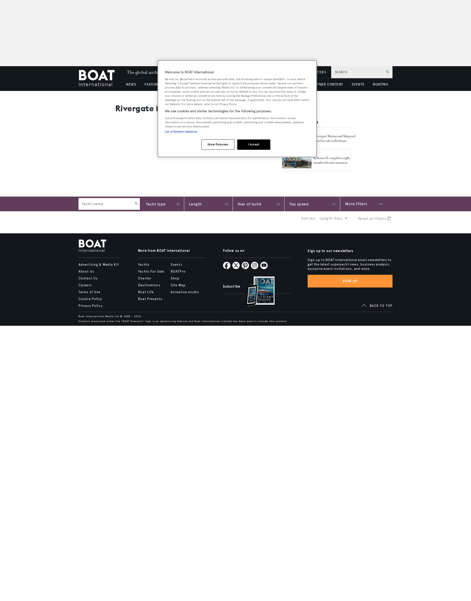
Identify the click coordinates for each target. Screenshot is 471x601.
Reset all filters (372, 218)
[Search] (136, 204)
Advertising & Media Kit (98, 265)
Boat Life (146, 292)
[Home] (100, 78)
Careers (85, 285)
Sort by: (308, 218)
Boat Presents (150, 299)
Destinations (149, 285)
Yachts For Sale (151, 272)
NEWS (131, 84)
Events (176, 265)
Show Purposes (218, 144)
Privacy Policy (90, 306)
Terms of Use (89, 292)
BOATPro (178, 272)
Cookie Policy (90, 299)
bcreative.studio (185, 292)
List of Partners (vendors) (181, 131)
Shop (175, 278)
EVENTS (358, 84)
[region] (237, 108)
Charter (144, 278)
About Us (86, 272)
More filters (356, 203)
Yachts (143, 265)
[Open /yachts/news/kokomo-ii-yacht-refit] (297, 160)
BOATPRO (380, 84)
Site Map (178, 285)
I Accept (254, 144)
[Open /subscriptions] (256, 291)
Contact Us (88, 278)
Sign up (350, 281)
